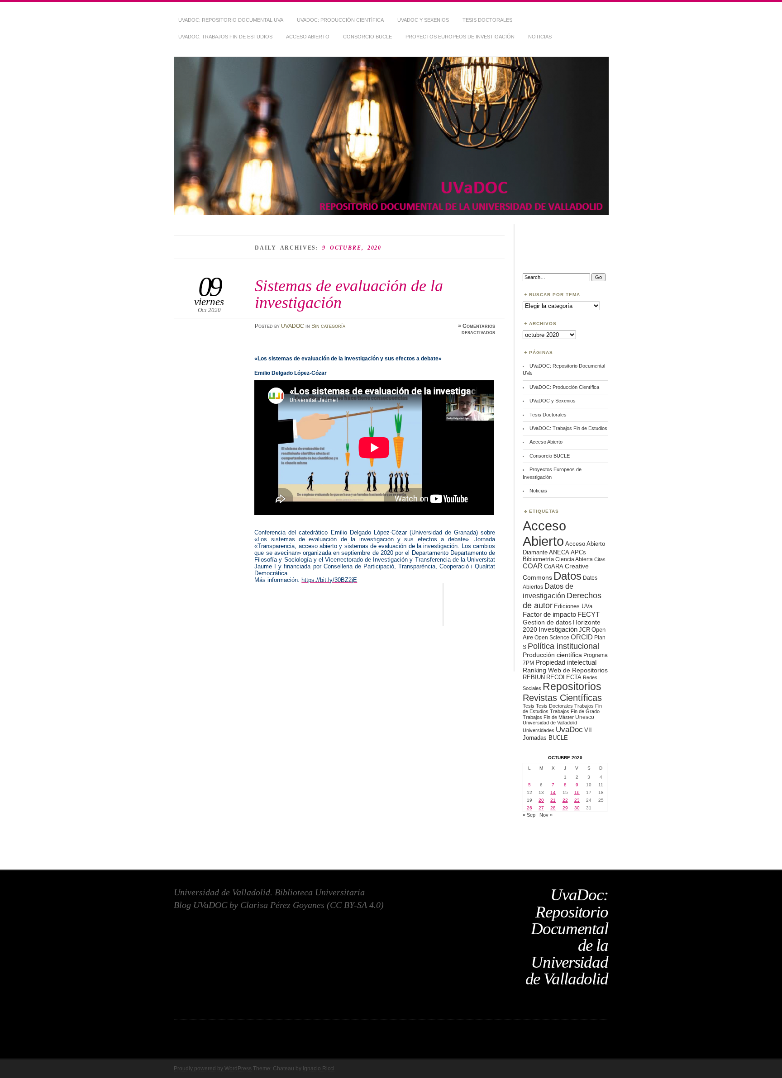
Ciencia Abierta (574, 559)
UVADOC (292, 326)
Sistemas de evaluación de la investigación (349, 293)
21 (553, 800)
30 (577, 807)
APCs (578, 552)
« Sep (529, 815)
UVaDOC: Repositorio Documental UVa (230, 20)
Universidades (538, 730)
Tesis (528, 706)
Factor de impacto (549, 614)
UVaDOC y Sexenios (423, 20)
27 (541, 807)
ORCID (582, 637)
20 (541, 800)
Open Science (551, 637)
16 (577, 792)
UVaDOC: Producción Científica (340, 20)
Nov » (546, 815)
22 (565, 800)
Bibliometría (538, 559)
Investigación (558, 629)
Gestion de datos (547, 622)
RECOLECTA (564, 677)
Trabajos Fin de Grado (575, 711)
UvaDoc (569, 729)
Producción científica (552, 654)
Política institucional (563, 646)
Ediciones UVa (573, 606)
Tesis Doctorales (487, 20)
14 (553, 792)
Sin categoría (328, 326)
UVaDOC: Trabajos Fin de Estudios (225, 36)
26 (529, 807)
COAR (533, 566)
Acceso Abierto (307, 36)
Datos (567, 576)
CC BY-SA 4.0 (355, 905)
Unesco (584, 717)
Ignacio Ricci (318, 1068)
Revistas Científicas (562, 698)
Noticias (540, 36)
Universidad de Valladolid (550, 722)
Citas (600, 559)
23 (577, 800)
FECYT (588, 614)
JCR (584, 629)
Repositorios (572, 686)
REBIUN (534, 677)
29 (565, 807)
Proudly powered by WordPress (213, 1068)
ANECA (559, 552)
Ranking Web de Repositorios (565, 670)
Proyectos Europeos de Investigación (460, 36)
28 (553, 807)
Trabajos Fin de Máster (548, 717)
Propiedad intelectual (565, 662)
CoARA (553, 566)
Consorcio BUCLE (367, 36)
